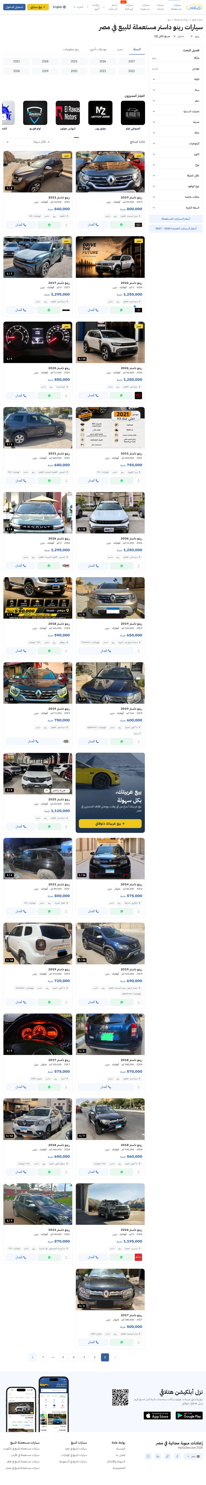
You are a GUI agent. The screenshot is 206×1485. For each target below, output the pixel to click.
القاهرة (62, 216)
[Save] (80, 156)
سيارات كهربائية (127, 7)
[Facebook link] (177, 1456)
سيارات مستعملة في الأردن (25, 1455)
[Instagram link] (148, 1456)
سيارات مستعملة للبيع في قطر (23, 1461)
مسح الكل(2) (162, 36)
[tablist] (74, 49)
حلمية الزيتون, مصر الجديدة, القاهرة (123, 988)
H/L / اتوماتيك (35, 642)
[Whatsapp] (121, 224)
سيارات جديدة (160, 7)
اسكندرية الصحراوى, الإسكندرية (52, 1248)
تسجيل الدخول (14, 7)
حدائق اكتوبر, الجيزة (57, 1163)
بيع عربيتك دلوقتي (108, 823)
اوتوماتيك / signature (96, 727)
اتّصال (91, 224)
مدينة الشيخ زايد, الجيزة (128, 642)
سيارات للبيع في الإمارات (74, 1455)
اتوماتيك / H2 (35, 216)
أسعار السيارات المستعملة (176, 219)
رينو (115, 216)
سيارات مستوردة (144, 7)
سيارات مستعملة (176, 7)
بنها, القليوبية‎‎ (133, 472)
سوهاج (62, 642)
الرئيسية (120, 1448)
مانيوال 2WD (36, 1078)
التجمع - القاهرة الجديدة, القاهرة (52, 472)
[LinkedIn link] (158, 1456)
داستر (108, 216)
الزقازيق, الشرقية (131, 903)
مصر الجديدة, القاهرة (129, 216)
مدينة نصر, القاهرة (130, 386)
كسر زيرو (137, 733)
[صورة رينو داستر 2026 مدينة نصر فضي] (110, 257)
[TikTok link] (167, 1456)
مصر (193, 1456)
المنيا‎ (63, 1078)
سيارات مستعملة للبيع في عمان (22, 1468)
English (57, 7)
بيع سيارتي (36, 7)
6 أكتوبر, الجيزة (131, 727)
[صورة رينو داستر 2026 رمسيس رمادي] (110, 1204)
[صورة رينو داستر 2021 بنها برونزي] (110, 427)
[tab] (137, 49)
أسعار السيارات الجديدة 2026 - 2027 (176, 228)
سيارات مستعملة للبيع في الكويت (21, 1448)
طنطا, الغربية (60, 903)
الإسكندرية (61, 386)
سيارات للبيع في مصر (76, 1448)
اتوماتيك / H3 (103, 472)
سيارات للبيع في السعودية (73, 1461)
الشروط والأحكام (116, 1461)
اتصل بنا (120, 1455)
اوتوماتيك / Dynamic (90, 642)
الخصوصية (119, 1468)
